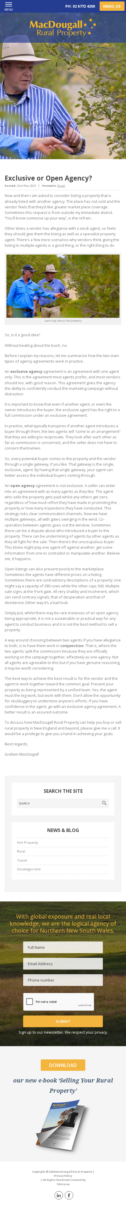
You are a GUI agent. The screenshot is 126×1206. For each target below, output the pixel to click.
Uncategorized (28, 869)
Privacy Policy (63, 1176)
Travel (22, 860)
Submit (63, 1021)
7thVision (63, 1184)
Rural (61, 186)
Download (63, 1065)
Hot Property (27, 842)
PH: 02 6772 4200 (80, 6)
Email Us (112, 6)
